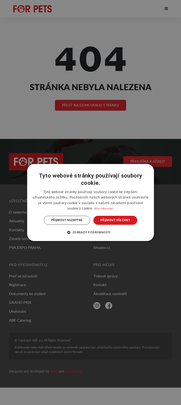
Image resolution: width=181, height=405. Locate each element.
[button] (90, 232)
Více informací (104, 209)
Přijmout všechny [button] (115, 220)
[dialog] (90, 202)
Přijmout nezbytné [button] (67, 220)
